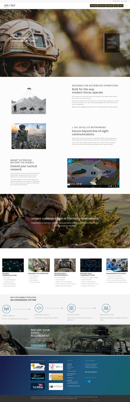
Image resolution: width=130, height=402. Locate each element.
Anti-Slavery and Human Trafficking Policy (65, 398)
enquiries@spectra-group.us (73, 386)
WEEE (76, 398)
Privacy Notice (37, 398)
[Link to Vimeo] (124, 1)
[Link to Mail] (126, 1)
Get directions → (71, 377)
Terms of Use (43, 398)
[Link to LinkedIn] (122, 1)
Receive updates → (92, 372)
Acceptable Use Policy (51, 398)
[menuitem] (93, 5)
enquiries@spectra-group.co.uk (71, 374)
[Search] (125, 5)
